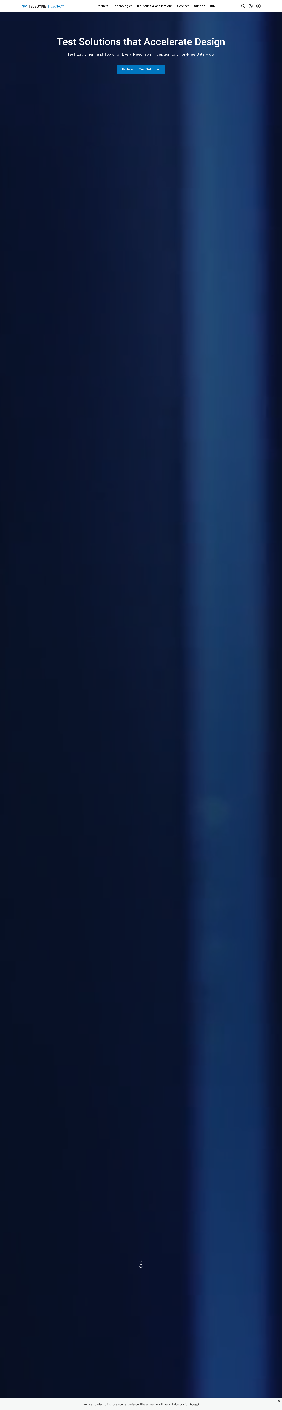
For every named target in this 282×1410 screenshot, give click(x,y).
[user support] (258, 6)
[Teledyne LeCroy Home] (42, 6)
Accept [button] (194, 1404)
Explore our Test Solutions (141, 69)
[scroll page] (141, 1264)
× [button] (279, 1400)
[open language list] (250, 6)
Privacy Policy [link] (170, 1404)
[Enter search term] (243, 6)
